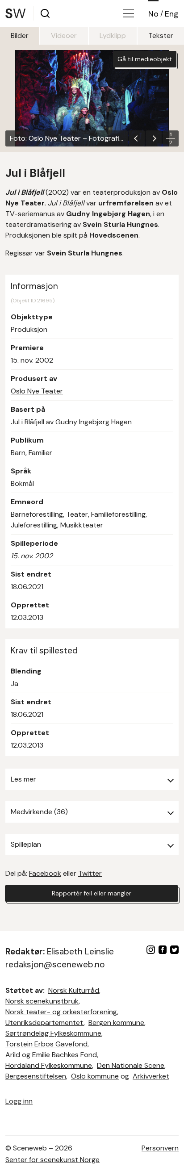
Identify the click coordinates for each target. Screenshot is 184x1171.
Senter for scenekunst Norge (52, 1159)
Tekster (160, 35)
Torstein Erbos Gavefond (46, 1044)
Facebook (45, 873)
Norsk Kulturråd (73, 990)
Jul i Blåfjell (27, 422)
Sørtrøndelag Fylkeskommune (53, 1033)
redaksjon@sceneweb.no (55, 964)
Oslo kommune (95, 1076)
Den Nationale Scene (130, 1065)
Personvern (160, 1148)
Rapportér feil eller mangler (91, 893)
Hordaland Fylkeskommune (48, 1065)
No (153, 13)
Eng (172, 13)
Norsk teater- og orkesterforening (61, 1011)
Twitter (90, 873)
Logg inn (19, 1101)
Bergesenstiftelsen (35, 1076)
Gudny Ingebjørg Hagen (93, 422)
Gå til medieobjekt (144, 59)
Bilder (20, 35)
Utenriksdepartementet (44, 1022)
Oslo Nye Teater (37, 391)
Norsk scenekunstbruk (42, 1001)
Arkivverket (151, 1076)
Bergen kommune (116, 1022)
